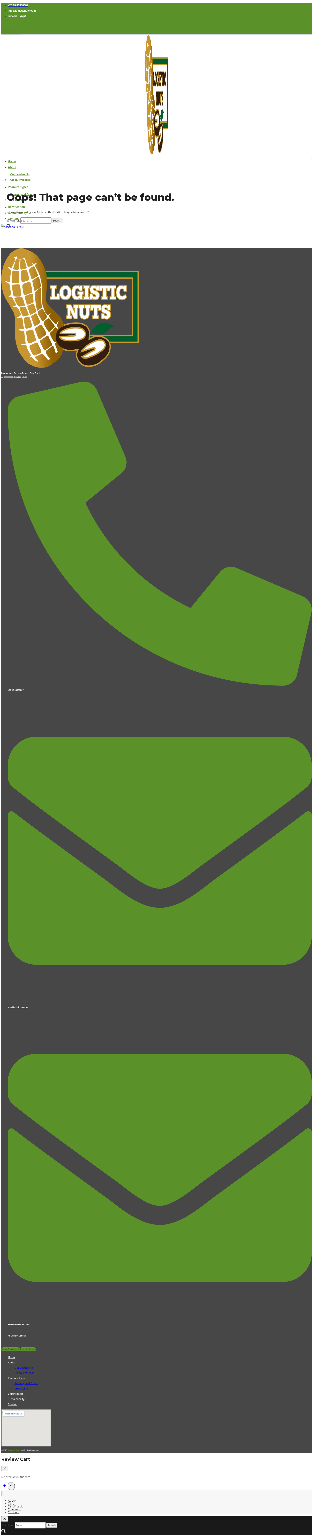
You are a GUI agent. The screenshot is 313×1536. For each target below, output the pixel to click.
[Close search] (4, 1519)
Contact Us (10, 32)
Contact (12, 1404)
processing (21, 1388)
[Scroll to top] (4, 1486)
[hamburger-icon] (311, 158)
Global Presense (20, 179)
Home (12, 161)
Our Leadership (20, 174)
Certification (16, 207)
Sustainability (16, 1399)
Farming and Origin (26, 1383)
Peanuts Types (18, 187)
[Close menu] (2, 1493)
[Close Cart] (4, 1468)
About (12, 167)
